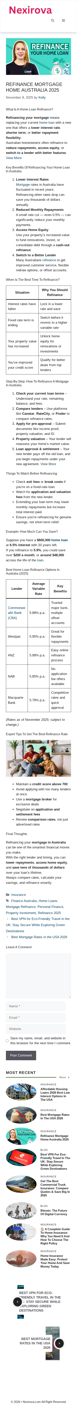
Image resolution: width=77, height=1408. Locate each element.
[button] (52, 20)
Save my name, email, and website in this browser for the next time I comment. (40, 1040)
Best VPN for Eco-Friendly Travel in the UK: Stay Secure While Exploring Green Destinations (37, 925)
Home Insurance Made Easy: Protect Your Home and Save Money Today (55, 1261)
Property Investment (21, 913)
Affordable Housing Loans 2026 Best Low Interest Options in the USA (55, 1094)
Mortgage (23, 185)
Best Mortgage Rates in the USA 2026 (39, 937)
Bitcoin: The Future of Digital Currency (53, 1212)
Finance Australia (24, 901)
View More (14, 158)
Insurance (18, 895)
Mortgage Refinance (21, 907)
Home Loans (48, 901)
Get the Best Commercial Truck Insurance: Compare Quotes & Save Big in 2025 (55, 1188)
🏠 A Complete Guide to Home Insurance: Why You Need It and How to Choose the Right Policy (55, 1236)
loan (40, 560)
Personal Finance (50, 907)
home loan (46, 122)
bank (64, 608)
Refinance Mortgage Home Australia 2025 (54, 1137)
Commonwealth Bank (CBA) (16, 613)
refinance (49, 260)
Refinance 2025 (49, 913)
